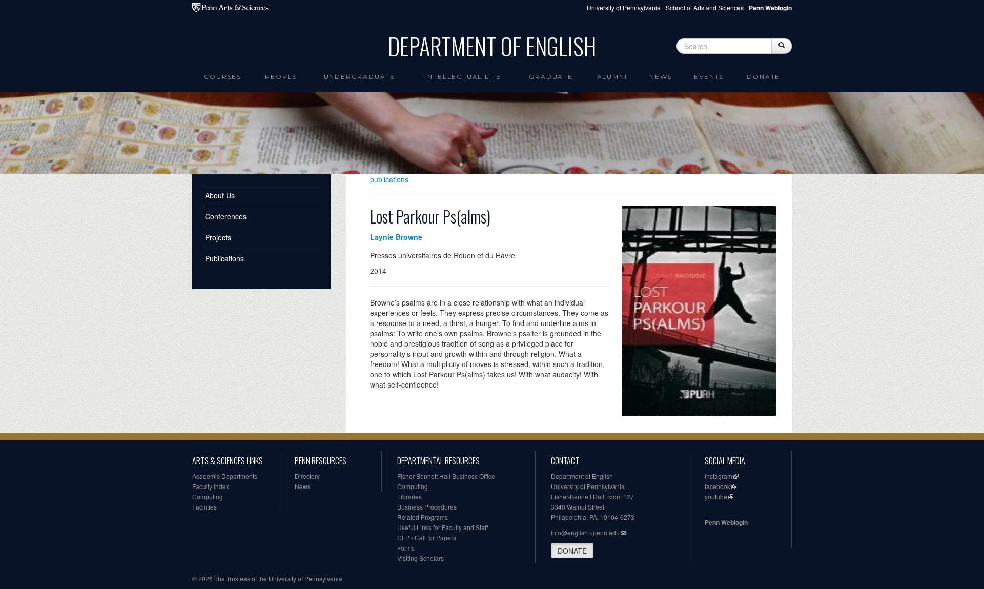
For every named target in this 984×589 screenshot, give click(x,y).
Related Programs (422, 517)
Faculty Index (210, 486)
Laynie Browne (396, 237)
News (660, 76)
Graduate (550, 76)
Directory (307, 476)
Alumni (612, 76)
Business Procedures (427, 506)
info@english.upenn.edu (585, 532)
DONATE (572, 550)
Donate (763, 76)
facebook (717, 486)
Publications (224, 258)
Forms (406, 547)
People (281, 76)
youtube (716, 496)
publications (389, 179)
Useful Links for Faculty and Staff (442, 527)
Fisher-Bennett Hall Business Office (446, 476)
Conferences (226, 216)
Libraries (409, 496)
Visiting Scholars (420, 558)
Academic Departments (224, 476)
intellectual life (463, 76)
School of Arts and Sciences (705, 7)
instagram (718, 476)
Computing (207, 496)
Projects (218, 237)
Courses (222, 76)
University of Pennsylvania (624, 7)
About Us (220, 195)
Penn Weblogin (726, 522)
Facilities (204, 506)
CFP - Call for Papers (426, 537)
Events (709, 76)
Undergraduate (359, 76)
